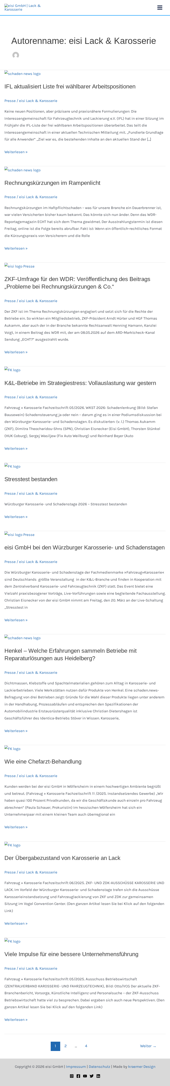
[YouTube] (85, 1076)
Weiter (148, 1045)
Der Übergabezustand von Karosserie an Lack (62, 858)
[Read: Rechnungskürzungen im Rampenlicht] (22, 169)
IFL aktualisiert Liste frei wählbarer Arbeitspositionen (69, 86)
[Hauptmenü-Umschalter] (160, 7)
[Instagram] (72, 1076)
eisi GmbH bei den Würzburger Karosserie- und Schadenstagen (84, 547)
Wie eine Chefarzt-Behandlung (42, 761)
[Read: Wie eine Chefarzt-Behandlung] (12, 748)
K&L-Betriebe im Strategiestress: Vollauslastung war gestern (80, 383)
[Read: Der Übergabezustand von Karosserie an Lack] (12, 845)
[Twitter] (92, 1076)
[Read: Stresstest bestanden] (12, 466)
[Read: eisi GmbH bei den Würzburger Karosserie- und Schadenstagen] (19, 534)
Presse (10, 100)
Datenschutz (99, 1066)
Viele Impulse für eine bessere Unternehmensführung (71, 954)
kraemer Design (141, 1066)
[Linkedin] (98, 1076)
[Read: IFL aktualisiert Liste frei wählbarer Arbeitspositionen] (22, 73)
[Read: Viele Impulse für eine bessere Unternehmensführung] (12, 941)
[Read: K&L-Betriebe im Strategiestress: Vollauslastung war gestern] (12, 369)
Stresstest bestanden (30, 479)
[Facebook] (78, 1076)
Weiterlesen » (16, 151)
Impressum (76, 1066)
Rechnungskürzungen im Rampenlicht (52, 183)
